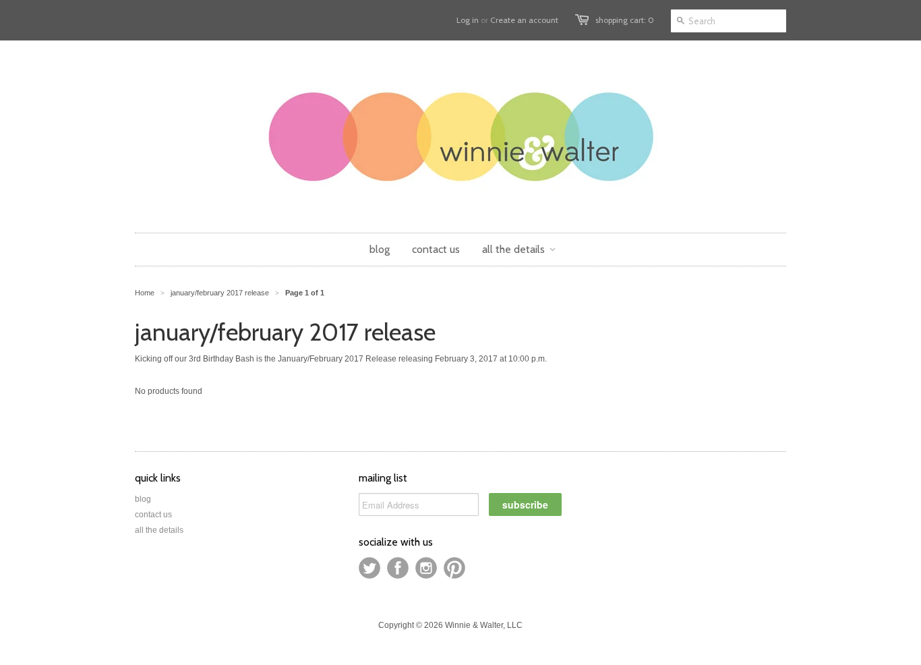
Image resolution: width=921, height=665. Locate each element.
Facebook (398, 568)
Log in (467, 20)
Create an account (524, 20)
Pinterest (454, 568)
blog (143, 499)
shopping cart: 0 (624, 20)
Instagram (426, 568)
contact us (153, 514)
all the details (159, 530)
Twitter (369, 568)
